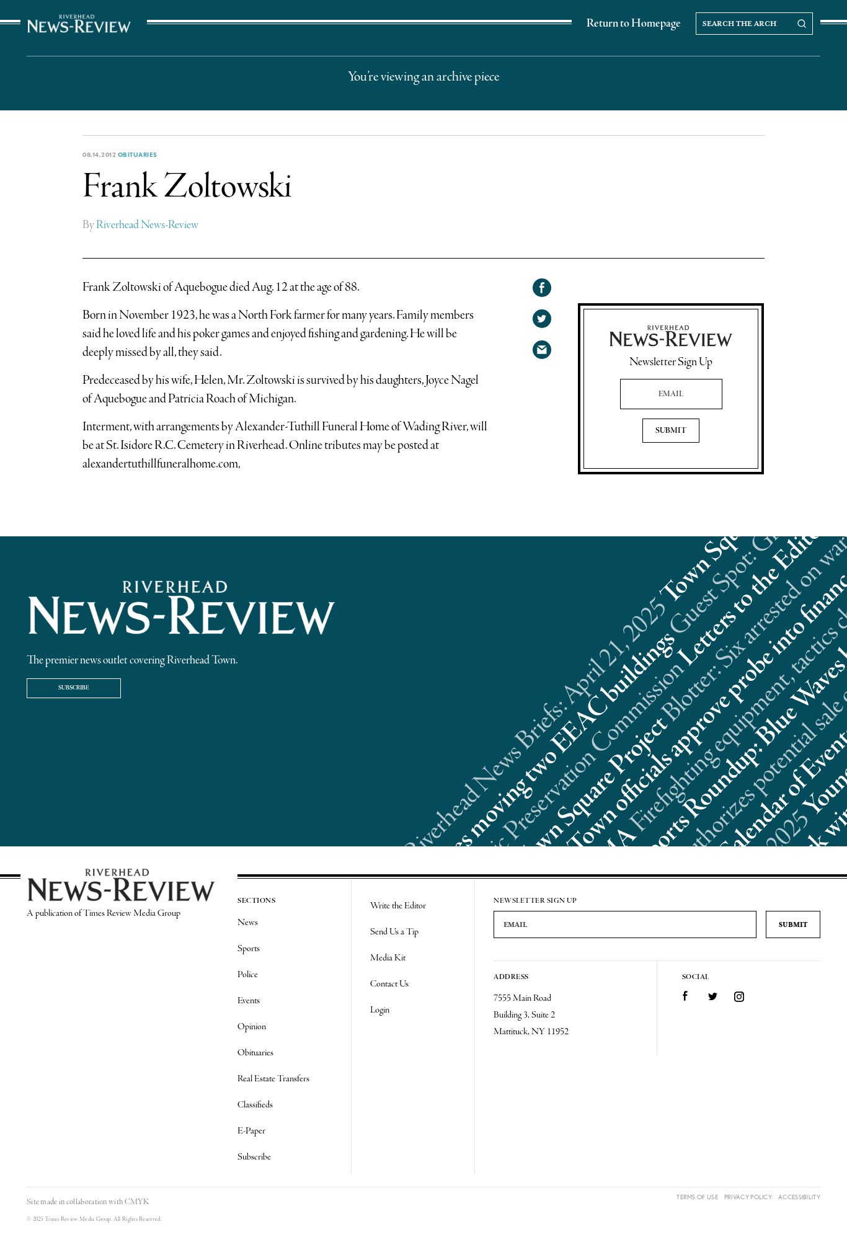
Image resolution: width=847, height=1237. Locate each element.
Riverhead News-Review (147, 225)
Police (247, 975)
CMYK (137, 1202)
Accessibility (799, 1197)
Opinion (251, 1027)
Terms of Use (697, 1197)
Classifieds (255, 1105)
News (247, 922)
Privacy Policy (748, 1197)
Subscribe (73, 688)
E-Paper (251, 1131)
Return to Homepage (634, 23)
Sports (248, 948)
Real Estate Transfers (273, 1079)
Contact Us (389, 984)
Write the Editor (398, 906)
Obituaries (137, 154)
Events (248, 1001)
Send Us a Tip (394, 932)
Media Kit (388, 958)
